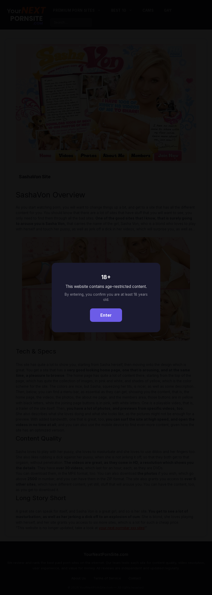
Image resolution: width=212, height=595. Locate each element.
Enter (106, 315)
